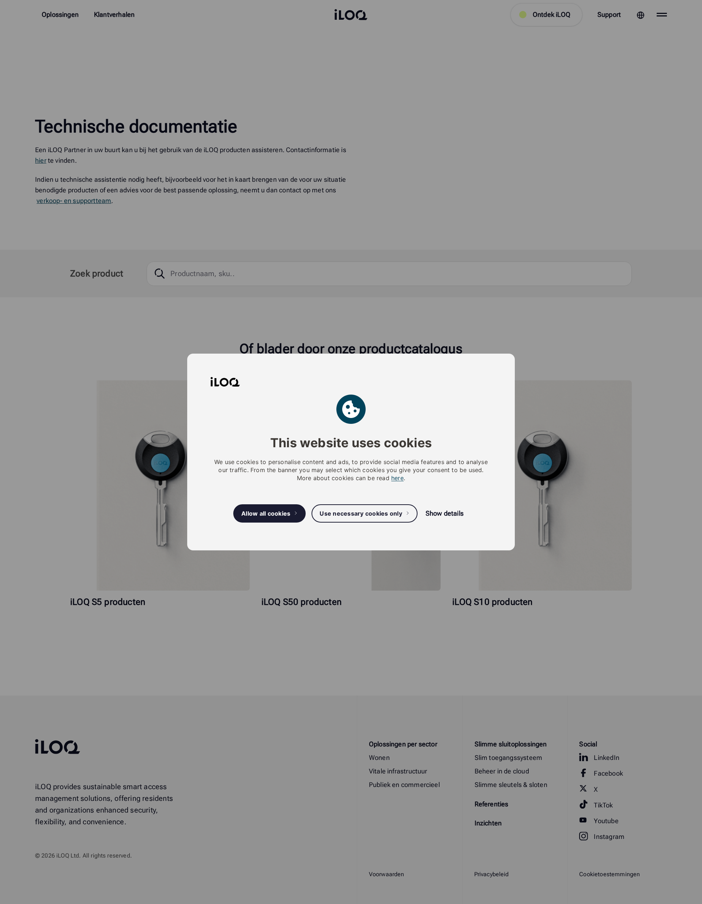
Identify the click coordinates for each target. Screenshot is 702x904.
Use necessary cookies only (361, 513)
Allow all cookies (265, 513)
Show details (445, 513)
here (397, 478)
